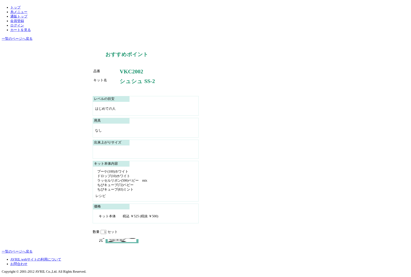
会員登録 (17, 21)
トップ (15, 7)
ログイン (17, 25)
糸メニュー (18, 12)
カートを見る (20, 30)
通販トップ (18, 16)
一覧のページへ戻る (17, 38)
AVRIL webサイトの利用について (35, 259)
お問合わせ (18, 264)
